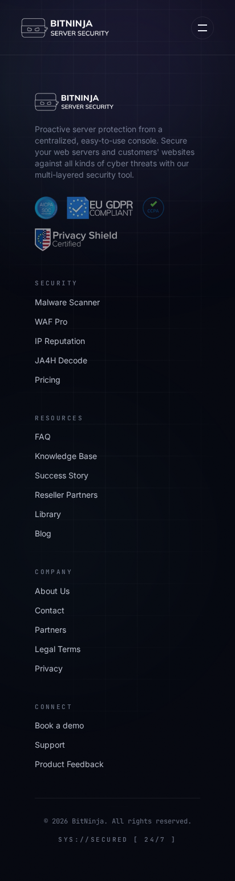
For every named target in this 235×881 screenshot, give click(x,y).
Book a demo (59, 725)
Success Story (61, 475)
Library (48, 514)
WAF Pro (51, 321)
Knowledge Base (66, 456)
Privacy (49, 668)
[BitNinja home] (65, 28)
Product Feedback (69, 764)
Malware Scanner (67, 302)
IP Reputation (60, 341)
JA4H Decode (61, 360)
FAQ (43, 436)
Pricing (47, 379)
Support (50, 744)
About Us (52, 591)
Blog (43, 533)
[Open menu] (202, 28)
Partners (50, 629)
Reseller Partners (66, 494)
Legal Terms (57, 649)
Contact (49, 610)
